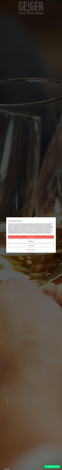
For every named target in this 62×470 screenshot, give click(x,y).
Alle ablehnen (31, 241)
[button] (52, 466)
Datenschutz (28, 249)
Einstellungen (31, 245)
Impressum (34, 249)
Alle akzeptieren (31, 237)
